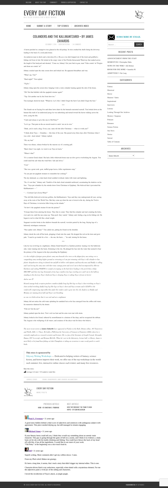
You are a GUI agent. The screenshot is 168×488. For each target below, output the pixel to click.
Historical (110, 90)
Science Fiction (112, 127)
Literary (110, 108)
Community (53, 2)
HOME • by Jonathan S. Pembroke (48, 407)
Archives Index (81, 25)
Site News (110, 130)
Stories (34, 379)
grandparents (52, 379)
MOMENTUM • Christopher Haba (119, 62)
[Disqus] (63, 445)
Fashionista (130, 485)
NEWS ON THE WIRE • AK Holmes (120, 66)
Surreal (109, 138)
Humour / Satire (113, 97)
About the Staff (40, 2)
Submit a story (44, 25)
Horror (29, 379)
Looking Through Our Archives (118, 112)
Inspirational (111, 101)
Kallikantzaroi (72, 379)
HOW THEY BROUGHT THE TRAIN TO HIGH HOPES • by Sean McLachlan (79, 408)
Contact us (84, 2)
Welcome (28, 2)
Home (28, 25)
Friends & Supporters (68, 2)
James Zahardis (62, 379)
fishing (44, 379)
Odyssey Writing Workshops (38, 356)
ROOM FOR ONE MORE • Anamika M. (121, 69)
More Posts (42, 392)
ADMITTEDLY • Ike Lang (117, 73)
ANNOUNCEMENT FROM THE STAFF (122, 58)
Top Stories (63, 25)
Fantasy (110, 86)
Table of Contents (113, 141)
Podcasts (110, 119)
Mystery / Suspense (114, 116)
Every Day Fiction (44, 12)
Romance (110, 123)
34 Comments (76, 44)
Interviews (111, 105)
